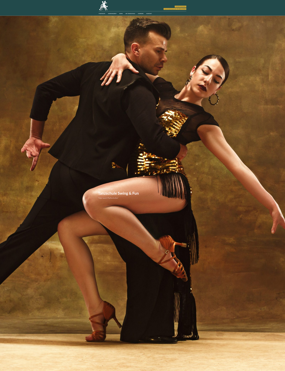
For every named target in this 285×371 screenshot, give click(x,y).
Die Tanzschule (130, 13)
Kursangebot (112, 13)
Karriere (141, 13)
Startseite (102, 13)
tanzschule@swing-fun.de (170, 9)
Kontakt (149, 13)
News (121, 13)
